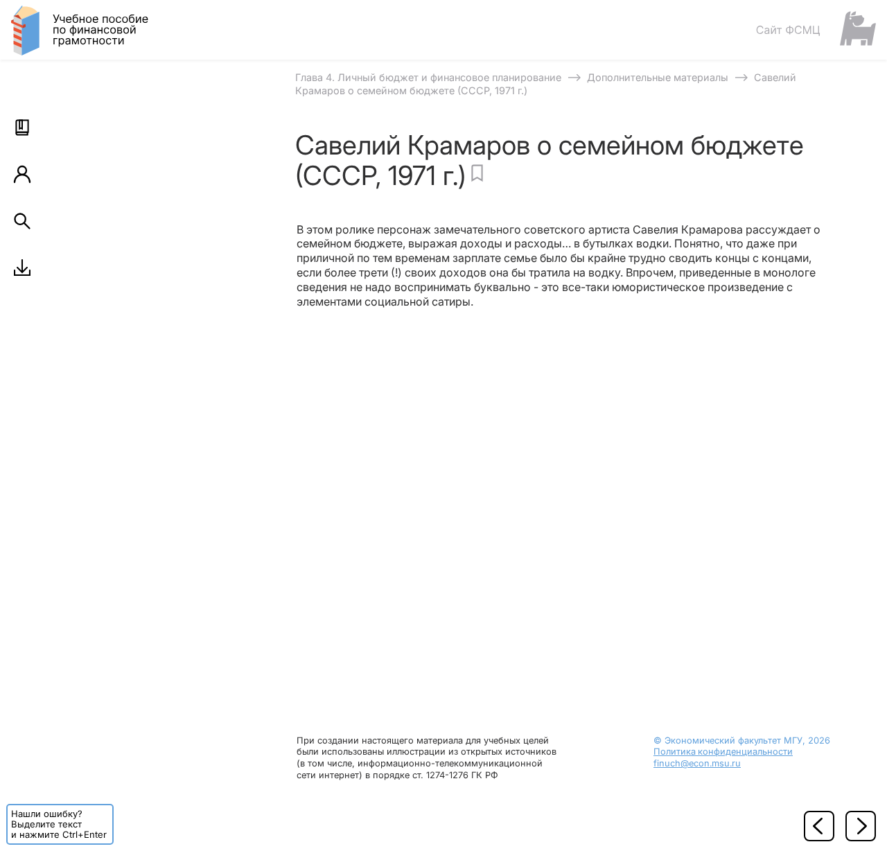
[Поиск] (22, 221)
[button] (22, 127)
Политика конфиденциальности (723, 751)
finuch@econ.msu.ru (697, 763)
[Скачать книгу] (22, 267)
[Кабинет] (22, 174)
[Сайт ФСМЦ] (815, 29)
